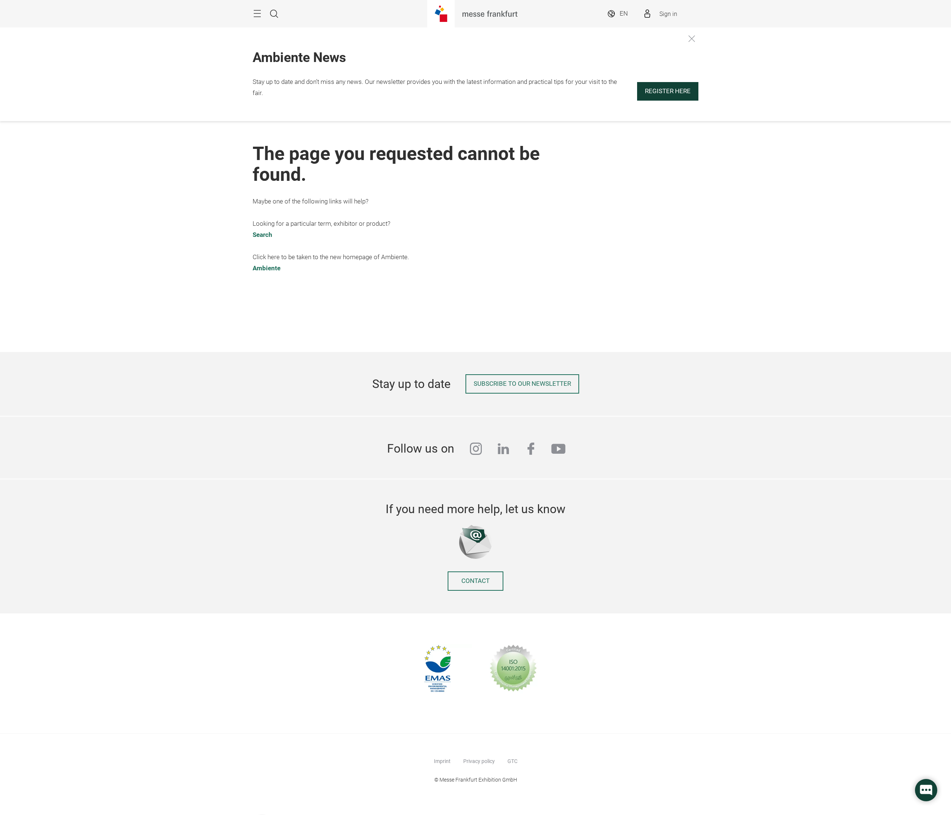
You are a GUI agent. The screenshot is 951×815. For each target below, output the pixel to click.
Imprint (442, 761)
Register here (668, 91)
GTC (512, 761)
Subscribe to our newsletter (522, 383)
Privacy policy (479, 761)
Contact (475, 580)
